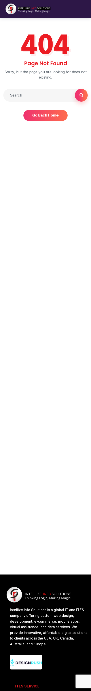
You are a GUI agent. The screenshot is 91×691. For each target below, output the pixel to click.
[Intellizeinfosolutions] (28, 8)
